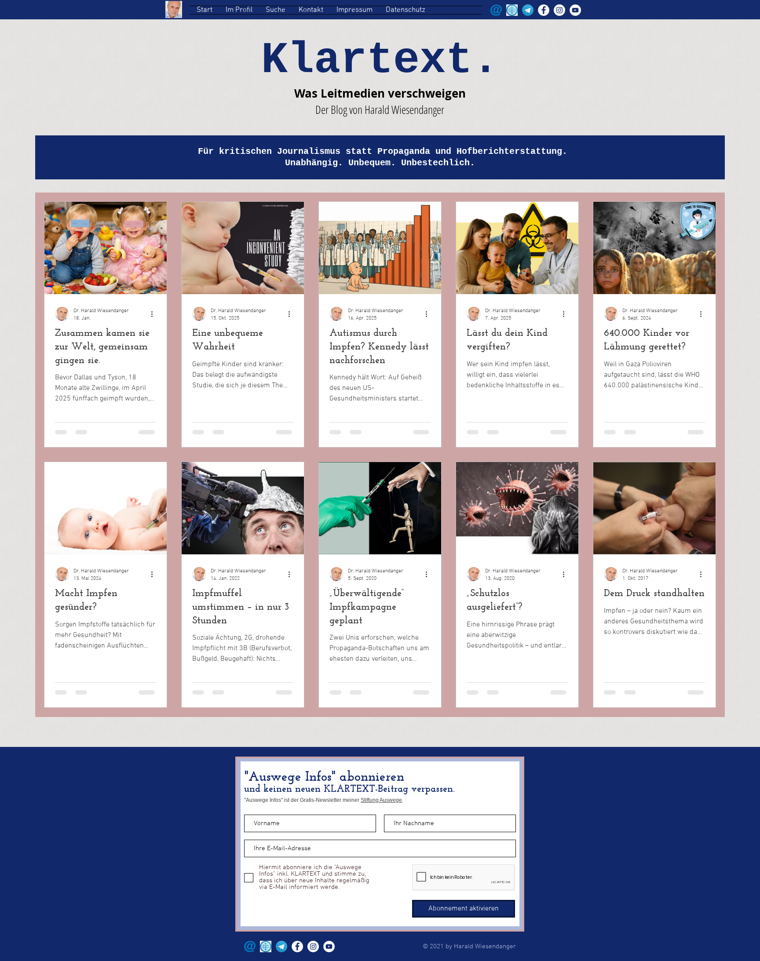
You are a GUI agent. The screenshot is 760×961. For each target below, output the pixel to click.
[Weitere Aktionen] (155, 313)
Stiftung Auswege (381, 800)
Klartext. (380, 60)
